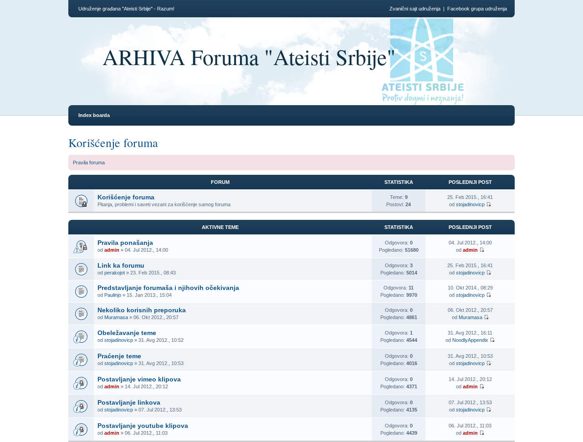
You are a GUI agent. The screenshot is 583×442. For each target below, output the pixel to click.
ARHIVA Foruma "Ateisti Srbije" (249, 56)
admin (111, 250)
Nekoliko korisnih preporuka (141, 310)
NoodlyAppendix (470, 340)
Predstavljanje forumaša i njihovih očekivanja (168, 287)
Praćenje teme (119, 356)
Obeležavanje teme (126, 332)
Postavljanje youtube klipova (142, 425)
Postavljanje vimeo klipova (139, 379)
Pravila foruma (89, 162)
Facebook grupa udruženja (477, 8)
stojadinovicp (470, 204)
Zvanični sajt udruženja (414, 8)
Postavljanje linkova (128, 402)
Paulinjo (112, 295)
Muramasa (116, 317)
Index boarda (94, 115)
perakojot (114, 272)
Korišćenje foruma (113, 142)
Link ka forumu (120, 265)
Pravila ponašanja (125, 242)
